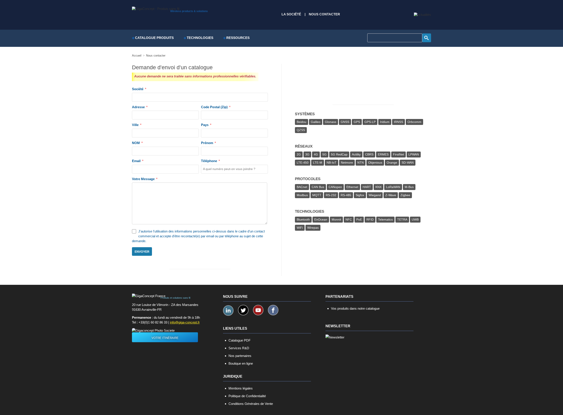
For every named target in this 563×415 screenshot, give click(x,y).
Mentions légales (240, 388)
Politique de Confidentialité (247, 396)
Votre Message (143, 179)
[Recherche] (426, 37)
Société (137, 89)
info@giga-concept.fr (185, 322)
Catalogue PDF (239, 340)
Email (136, 161)
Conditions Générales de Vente (250, 404)
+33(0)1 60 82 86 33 (153, 322)
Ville (135, 125)
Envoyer (142, 251)
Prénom (207, 143)
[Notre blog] (422, 14)
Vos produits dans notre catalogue (355, 308)
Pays (204, 125)
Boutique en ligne (240, 363)
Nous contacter (324, 14)
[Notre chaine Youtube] (258, 310)
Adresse (138, 107)
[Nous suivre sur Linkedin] (228, 310)
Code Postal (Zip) (214, 107)
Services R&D (238, 348)
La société (291, 14)
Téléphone (209, 161)
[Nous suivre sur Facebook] (273, 310)
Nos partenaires (239, 356)
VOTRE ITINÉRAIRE (165, 338)
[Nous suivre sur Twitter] (243, 310)
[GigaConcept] (155, 7)
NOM (136, 143)
